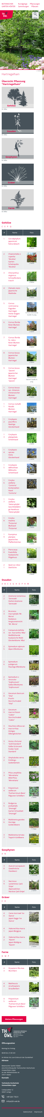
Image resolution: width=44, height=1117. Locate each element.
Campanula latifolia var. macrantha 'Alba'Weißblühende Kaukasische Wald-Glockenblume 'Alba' (17, 635)
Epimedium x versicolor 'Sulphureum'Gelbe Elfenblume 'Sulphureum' (15, 682)
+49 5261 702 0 (12, 1097)
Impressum (38, 1112)
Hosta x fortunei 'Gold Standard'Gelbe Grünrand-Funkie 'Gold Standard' (15, 746)
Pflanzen (34, 6)
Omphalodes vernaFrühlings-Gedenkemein (16, 760)
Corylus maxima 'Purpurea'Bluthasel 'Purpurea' (12, 523)
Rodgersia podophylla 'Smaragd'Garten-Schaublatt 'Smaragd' (15, 808)
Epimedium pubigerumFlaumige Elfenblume (16, 664)
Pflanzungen (35, 4)
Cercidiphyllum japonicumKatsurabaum (14, 241)
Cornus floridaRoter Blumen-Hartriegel (14, 325)
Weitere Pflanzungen (14, 1019)
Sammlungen (23, 6)
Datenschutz (27, 1112)
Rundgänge (22, 4)
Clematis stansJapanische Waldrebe (14, 290)
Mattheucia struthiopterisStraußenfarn (14, 986)
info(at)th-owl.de (13, 1101)
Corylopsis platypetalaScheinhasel (13, 437)
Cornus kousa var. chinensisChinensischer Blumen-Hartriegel (14, 392)
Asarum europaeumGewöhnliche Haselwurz (17, 868)
